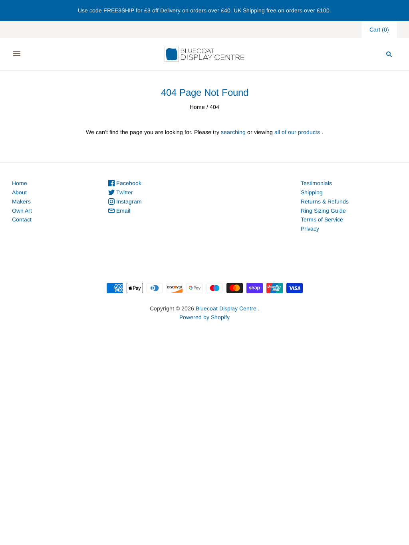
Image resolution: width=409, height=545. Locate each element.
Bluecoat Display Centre (226, 308)
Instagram (128, 201)
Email (122, 210)
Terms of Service (322, 219)
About (19, 192)
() (379, 29)
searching (233, 132)
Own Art (22, 210)
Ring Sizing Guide (323, 210)
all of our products (297, 132)
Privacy (310, 228)
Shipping (312, 192)
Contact (22, 219)
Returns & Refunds (325, 201)
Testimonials (316, 183)
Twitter (124, 192)
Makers (21, 201)
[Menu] (17, 54)
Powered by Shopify (204, 317)
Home (197, 107)
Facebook (128, 183)
